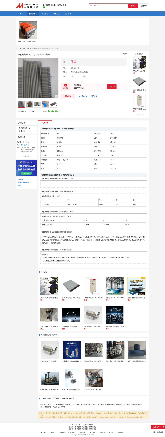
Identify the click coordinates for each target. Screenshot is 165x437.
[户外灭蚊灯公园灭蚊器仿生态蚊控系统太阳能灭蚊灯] (139, 62)
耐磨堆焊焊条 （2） (25, 128)
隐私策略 (82, 432)
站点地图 (73, 432)
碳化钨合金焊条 (70, 404)
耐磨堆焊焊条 (31, 49)
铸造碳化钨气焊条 (59, 407)
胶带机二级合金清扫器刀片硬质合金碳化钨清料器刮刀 (34, 42)
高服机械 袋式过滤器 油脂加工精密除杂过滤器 (76, 361)
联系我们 (53, 432)
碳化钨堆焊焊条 (98, 404)
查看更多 (26, 156)
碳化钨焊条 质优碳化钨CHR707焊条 (85, 427)
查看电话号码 (25, 145)
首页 (17, 49)
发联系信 (68, 96)
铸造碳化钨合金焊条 (123, 404)
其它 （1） (22, 131)
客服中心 (63, 432)
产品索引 (20, 179)
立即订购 (94, 96)
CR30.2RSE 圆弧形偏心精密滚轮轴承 (73, 390)
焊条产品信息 (76, 425)
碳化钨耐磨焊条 (45, 407)
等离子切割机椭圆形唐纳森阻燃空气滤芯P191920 (142, 361)
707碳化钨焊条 (58, 404)
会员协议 (92, 432)
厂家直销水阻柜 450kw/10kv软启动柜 (144, 109)
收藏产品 (23, 111)
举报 (33, 111)
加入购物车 (83, 96)
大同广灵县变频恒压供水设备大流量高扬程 (118, 361)
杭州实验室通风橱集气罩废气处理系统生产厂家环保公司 (57, 390)
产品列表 (22, 49)
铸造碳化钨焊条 (136, 404)
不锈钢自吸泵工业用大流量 (48, 361)
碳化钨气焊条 (109, 404)
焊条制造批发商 (88, 425)
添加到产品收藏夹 (23, 182)
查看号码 (112, 86)
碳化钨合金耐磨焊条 (84, 404)
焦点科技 (85, 435)
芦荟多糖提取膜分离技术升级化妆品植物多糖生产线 (99, 361)
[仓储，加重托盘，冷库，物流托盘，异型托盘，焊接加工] (139, 81)
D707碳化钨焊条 (46, 404)
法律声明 (102, 432)
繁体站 (111, 432)
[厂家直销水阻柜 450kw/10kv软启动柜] (139, 101)
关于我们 (43, 432)
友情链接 (120, 432)
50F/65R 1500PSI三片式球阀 (92, 390)
